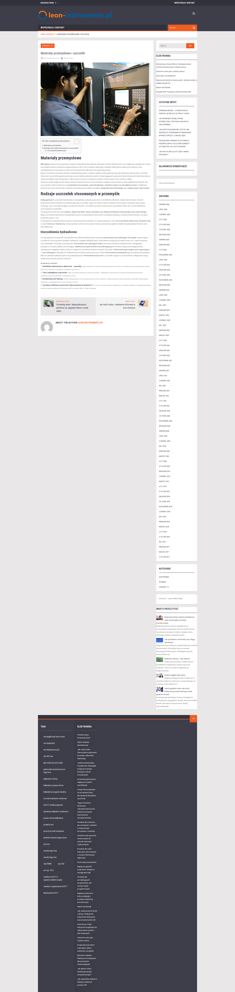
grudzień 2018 (164, 496)
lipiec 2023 (163, 295)
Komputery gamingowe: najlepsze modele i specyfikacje (86, 782)
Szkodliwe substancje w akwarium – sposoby (61, 266)
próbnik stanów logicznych (55, 838)
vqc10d (61, 864)
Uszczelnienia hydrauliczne (56, 150)
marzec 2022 (164, 335)
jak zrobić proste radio (53, 763)
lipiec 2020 (163, 436)
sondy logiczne (50, 857)
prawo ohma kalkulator (53, 818)
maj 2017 (162, 542)
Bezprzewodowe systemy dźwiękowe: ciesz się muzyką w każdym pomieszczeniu (175, 620)
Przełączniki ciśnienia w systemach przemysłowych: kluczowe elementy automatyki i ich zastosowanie (174, 144)
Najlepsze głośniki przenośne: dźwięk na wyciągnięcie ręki (86, 870)
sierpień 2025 (164, 240)
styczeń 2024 (164, 265)
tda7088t (48, 864)
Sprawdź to (47, 46)
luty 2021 (163, 401)
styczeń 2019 (164, 491)
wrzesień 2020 (164, 426)
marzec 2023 (164, 315)
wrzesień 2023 (164, 285)
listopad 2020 (164, 416)
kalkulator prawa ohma (53, 785)
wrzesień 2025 (164, 235)
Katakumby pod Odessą (52, 279)
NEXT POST (130, 301)
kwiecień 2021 (164, 391)
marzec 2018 (164, 527)
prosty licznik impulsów (54, 831)
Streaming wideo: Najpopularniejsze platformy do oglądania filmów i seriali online (72, 307)
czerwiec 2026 (164, 214)
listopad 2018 (164, 501)
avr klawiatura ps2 (51, 750)
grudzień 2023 (164, 270)
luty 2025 (163, 250)
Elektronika (164, 577)
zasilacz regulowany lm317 (55, 886)
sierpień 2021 (164, 371)
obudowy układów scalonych (56, 811)
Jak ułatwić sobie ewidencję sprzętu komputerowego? (84, 972)
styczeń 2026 (164, 224)
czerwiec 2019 (164, 476)
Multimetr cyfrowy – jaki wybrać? (177, 659)
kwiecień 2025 (164, 245)
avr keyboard (49, 743)
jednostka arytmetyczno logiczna (54, 770)
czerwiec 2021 (164, 381)
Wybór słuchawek (163, 87)
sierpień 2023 (164, 290)
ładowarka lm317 (51, 893)
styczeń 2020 (164, 466)
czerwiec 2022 (164, 320)
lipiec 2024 (163, 260)
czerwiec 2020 (164, 441)
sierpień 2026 (164, 204)
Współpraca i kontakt (184, 3)
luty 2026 (163, 219)
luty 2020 (163, 461)
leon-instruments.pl (90, 322)
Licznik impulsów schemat (55, 798)
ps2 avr (47, 844)
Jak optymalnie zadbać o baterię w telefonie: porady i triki (87, 982)
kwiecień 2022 (164, 330)
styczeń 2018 (164, 537)
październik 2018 (165, 507)
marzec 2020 (164, 456)
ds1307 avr (48, 756)
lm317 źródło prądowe (53, 805)
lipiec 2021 (163, 376)
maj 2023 (162, 305)
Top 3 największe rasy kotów (54, 273)
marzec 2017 (164, 552)
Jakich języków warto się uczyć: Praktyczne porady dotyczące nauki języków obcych (174, 691)
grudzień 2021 (164, 350)
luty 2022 (163, 340)
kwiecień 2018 (164, 522)
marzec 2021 (164, 396)
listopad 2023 (164, 275)
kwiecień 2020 (164, 451)
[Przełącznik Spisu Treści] (75, 142)
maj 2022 (162, 325)
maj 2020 (162, 446)
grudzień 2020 (164, 411)
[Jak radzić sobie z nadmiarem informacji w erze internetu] (143, 303)
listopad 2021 (164, 355)
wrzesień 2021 (164, 366)
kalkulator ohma (51, 779)
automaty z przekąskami (166, 76)
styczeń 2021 (164, 406)
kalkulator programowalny (55, 792)
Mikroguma (45, 164)
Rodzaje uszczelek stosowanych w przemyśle (61, 148)
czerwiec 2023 (164, 300)
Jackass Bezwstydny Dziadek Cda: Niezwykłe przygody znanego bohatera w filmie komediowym (86, 769)
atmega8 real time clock (54, 737)
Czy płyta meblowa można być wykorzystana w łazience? (67, 285)
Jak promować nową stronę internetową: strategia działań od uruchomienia (173, 121)
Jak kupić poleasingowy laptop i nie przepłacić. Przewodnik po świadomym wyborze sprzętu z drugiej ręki (175, 132)
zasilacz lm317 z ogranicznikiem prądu (53, 878)
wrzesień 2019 (164, 471)
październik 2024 (165, 255)
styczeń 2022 (164, 345)
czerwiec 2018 (164, 512)
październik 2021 (165, 360)
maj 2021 (162, 386)
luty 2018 (163, 532)
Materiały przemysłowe (52, 145)
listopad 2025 (164, 230)
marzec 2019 (164, 481)
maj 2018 (162, 517)
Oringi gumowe (47, 200)
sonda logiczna (50, 851)
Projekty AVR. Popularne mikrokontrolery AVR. (173, 92)
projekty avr (49, 824)
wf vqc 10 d (48, 870)
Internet (162, 582)
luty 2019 (163, 486)
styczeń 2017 (164, 557)
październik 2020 (165, 421)
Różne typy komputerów (86, 862)
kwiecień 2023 (164, 310)
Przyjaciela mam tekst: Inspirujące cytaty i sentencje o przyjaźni (86, 948)
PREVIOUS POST (62, 301)
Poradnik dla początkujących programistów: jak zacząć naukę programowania (84, 883)
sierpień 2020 (164, 431)
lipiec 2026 (163, 209)
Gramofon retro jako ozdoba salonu (170, 71)
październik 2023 (165, 280)
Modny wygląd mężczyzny (174, 675)
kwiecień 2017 (164, 547)
